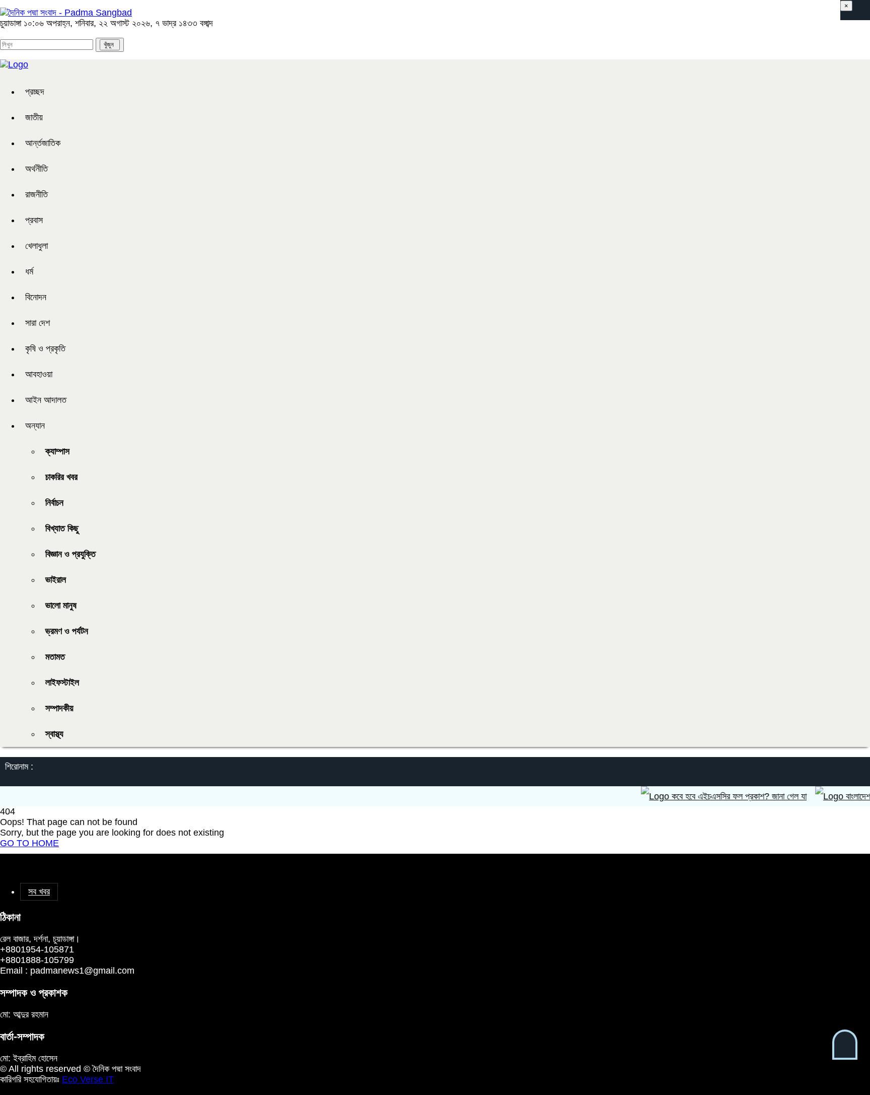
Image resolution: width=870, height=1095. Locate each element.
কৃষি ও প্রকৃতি (45, 349)
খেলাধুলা (36, 246)
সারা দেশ (37, 323)
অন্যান (35, 426)
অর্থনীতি (36, 169)
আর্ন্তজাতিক (42, 143)
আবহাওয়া (38, 374)
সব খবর (39, 891)
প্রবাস (34, 220)
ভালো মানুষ (61, 605)
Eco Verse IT (88, 1079)
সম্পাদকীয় (59, 708)
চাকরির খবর (61, 477)
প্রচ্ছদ (34, 92)
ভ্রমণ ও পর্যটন (66, 631)
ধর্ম (29, 271)
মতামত (55, 657)
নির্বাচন (54, 503)
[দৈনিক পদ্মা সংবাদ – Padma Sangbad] (66, 13)
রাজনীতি (36, 194)
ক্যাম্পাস (57, 451)
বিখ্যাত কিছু (62, 528)
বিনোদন (35, 297)
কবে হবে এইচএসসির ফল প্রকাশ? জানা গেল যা (725, 796)
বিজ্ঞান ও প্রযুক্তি (70, 554)
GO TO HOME (29, 843)
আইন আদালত (45, 400)
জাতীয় (34, 117)
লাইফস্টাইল (62, 682)
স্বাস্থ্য (54, 734)
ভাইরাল (55, 580)
